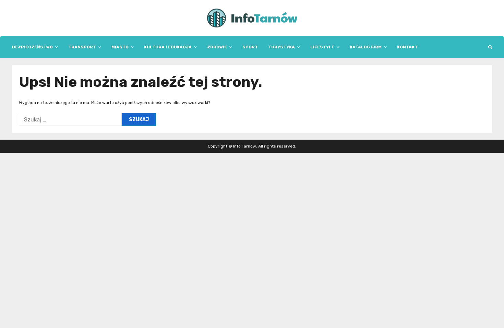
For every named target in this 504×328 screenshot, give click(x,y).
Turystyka (281, 47)
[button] (490, 47)
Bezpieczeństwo (32, 47)
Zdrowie (217, 47)
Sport (250, 47)
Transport (82, 47)
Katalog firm (366, 47)
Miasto (120, 47)
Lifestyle (322, 47)
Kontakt (407, 47)
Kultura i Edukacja (168, 47)
